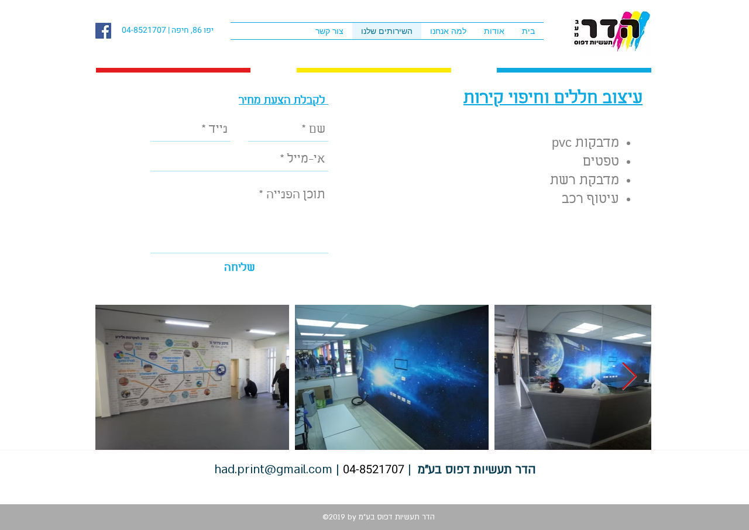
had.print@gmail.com (273, 469)
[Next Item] (629, 378)
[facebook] (103, 31)
